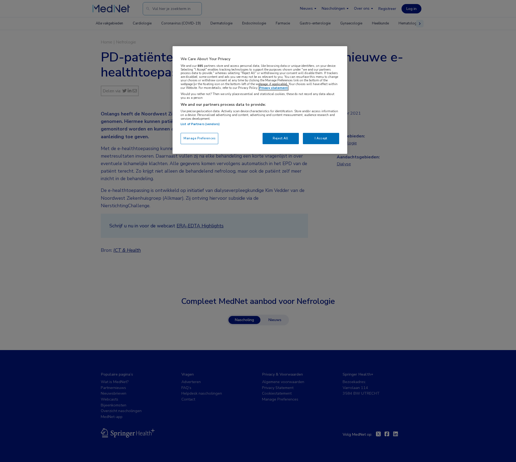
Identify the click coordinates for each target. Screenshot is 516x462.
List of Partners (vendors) (200, 124)
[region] (260, 100)
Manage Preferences (199, 138)
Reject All (280, 138)
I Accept (321, 138)
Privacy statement (273, 88)
